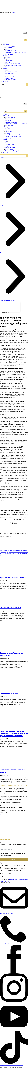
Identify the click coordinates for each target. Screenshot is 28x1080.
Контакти (5, 81)
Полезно (5, 70)
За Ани (4, 59)
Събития (5, 55)
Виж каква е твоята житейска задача (13, 771)
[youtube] (14, 1030)
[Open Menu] (0, 97)
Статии (2, 205)
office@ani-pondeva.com (6, 913)
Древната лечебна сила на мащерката (11, 654)
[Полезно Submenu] (7, 70)
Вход (13, 12)
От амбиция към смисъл (10, 608)
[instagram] (14, 1001)
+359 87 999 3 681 (4, 943)
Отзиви (5, 68)
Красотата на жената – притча (13, 577)
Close (25, 32)
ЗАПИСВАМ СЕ (14, 859)
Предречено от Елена (9, 693)
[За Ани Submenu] (6, 59)
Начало (5, 43)
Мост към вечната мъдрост (7, 300)
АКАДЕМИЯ (6, 44)
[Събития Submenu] (7, 127)
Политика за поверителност (15, 1065)
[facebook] (14, 972)
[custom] (14, 1063)
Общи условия (4, 1065)
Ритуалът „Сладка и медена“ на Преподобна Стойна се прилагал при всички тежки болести (14, 733)
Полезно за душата (5, 253)
